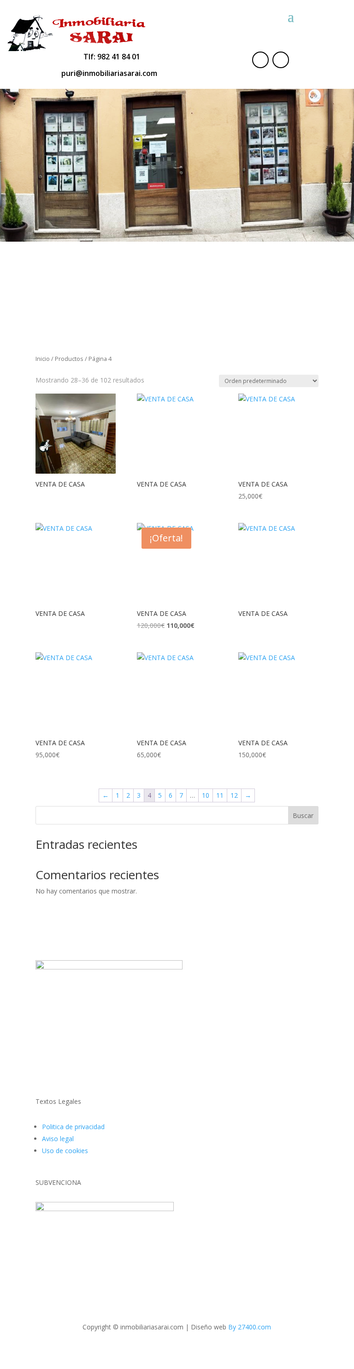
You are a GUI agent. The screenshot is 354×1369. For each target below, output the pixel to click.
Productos (69, 358)
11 (220, 795)
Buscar (303, 815)
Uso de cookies (65, 1150)
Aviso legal (58, 1138)
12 (234, 795)
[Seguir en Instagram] (280, 60)
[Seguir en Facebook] (260, 60)
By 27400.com (249, 1327)
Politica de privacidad (73, 1126)
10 (205, 795)
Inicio (42, 358)
